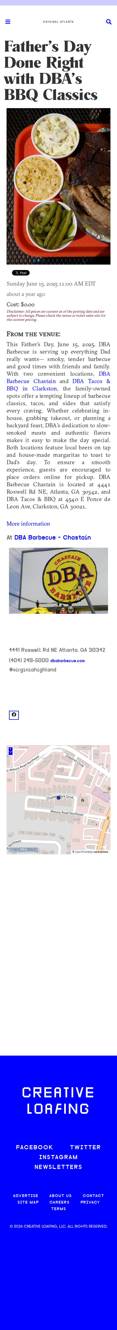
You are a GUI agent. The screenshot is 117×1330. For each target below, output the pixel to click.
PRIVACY (90, 1203)
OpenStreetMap (84, 852)
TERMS (58, 1209)
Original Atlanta (58, 21)
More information (28, 523)
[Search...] (109, 22)
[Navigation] (5, 22)
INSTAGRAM (58, 1157)
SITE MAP (28, 1203)
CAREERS (60, 1203)
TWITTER (85, 1148)
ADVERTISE (25, 1196)
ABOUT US (60, 1196)
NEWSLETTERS (58, 1167)
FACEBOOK (35, 1148)
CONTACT (93, 1196)
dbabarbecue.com (67, 661)
